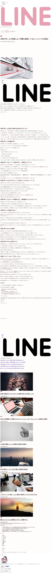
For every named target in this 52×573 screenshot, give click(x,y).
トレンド (4, 538)
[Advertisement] (26, 50)
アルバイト (4, 537)
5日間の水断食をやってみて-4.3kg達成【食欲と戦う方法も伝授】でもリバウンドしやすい (18, 527)
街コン (3, 545)
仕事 (1, 36)
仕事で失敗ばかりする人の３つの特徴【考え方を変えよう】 (12, 364)
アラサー (4, 536)
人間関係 (4, 541)
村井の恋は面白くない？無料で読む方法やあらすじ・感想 (13, 530)
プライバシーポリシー (5, 2)
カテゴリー (2, 568)
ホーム (3, 1)
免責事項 (3, 3)
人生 (3, 540)
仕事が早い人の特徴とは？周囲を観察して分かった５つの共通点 (12, 362)
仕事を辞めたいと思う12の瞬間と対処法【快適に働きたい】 (12, 360)
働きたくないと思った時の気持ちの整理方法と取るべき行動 (12, 368)
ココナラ (6, 259)
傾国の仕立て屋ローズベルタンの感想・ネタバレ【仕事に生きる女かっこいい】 (17, 531)
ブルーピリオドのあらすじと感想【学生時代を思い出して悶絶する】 (15, 528)
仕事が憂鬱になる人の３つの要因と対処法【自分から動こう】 (12, 366)
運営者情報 (3, 4)
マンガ (3, 539)
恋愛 (3, 543)
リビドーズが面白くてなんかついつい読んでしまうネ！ (12, 529)
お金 (3, 535)
